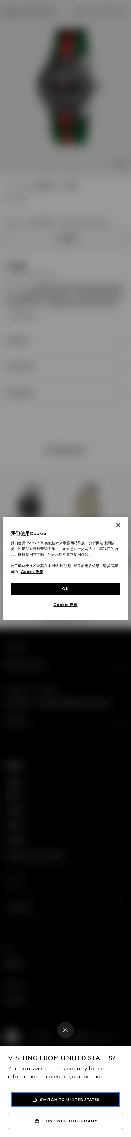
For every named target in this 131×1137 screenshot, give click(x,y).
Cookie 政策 (32, 571)
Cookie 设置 (65, 604)
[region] (65, 568)
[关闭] (118, 525)
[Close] (65, 1030)
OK (65, 588)
